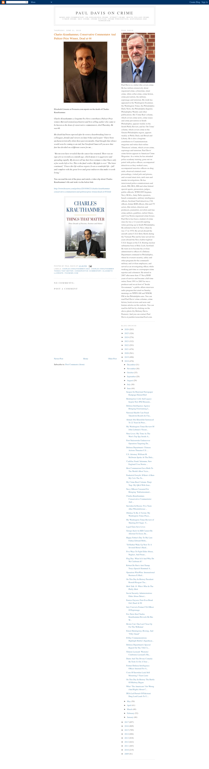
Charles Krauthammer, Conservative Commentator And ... (138, 499)
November (131, 368)
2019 (127, 357)
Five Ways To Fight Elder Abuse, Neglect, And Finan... (139, 553)
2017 (127, 722)
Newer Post (58, 358)
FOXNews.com (71, 273)
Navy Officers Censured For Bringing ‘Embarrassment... (138, 490)
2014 (127, 734)
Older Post (112, 358)
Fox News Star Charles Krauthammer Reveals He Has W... (139, 617)
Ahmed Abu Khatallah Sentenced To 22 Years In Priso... (140, 421)
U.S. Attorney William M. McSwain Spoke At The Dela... (140, 456)
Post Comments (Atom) (74, 364)
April (129, 705)
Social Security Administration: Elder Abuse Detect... (139, 595)
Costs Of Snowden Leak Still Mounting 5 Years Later (138, 674)
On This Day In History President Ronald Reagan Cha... (139, 581)
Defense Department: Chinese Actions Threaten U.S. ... (138, 449)
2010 (127, 749)
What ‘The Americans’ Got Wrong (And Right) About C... (140, 688)
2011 (127, 745)
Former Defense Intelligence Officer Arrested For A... (137, 667)
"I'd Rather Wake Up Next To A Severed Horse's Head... (139, 546)
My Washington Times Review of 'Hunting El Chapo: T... (140, 521)
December (131, 364)
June (129, 388)
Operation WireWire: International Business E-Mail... (140, 574)
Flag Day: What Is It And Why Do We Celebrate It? (140, 560)
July (129, 384)
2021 (127, 349)
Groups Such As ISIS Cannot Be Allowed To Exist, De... (139, 532)
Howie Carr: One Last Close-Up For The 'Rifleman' (139, 625)
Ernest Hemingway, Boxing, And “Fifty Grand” (139, 632)
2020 (127, 353)
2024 (127, 337)
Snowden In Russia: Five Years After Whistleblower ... (139, 507)
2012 (127, 741)
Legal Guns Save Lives (135, 526)
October (130, 372)
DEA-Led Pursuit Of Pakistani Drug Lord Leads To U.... (138, 695)
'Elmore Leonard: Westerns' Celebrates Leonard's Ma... (138, 653)
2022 (127, 345)
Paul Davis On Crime (105, 12)
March (130, 709)
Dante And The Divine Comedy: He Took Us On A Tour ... (139, 660)
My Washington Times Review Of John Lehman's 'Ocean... (140, 428)
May (129, 701)
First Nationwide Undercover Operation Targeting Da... (138, 442)
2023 (127, 341)
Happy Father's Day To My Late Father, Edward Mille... (139, 539)
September (131, 376)
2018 (127, 361)
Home (85, 358)
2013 (127, 738)
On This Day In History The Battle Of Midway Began (140, 681)
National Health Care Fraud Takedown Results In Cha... (138, 414)
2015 (127, 730)
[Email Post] (90, 266)
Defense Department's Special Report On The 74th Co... (138, 646)
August (130, 380)
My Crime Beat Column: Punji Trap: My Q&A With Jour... (139, 483)
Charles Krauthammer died (76, 269)
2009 (127, 753)
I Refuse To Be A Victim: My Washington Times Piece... (138, 514)
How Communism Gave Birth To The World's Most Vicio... (139, 470)
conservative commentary (88, 271)
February (131, 713)
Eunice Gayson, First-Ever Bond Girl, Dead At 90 (139, 602)
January (130, 717)
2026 (127, 329)
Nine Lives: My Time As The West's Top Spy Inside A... (138, 435)
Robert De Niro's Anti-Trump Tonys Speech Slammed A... (138, 567)
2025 (127, 333)
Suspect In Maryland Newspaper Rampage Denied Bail (139, 393)
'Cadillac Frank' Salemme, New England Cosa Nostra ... (139, 463)
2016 (127, 726)
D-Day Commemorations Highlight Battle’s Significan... (140, 639)
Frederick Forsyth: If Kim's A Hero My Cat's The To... (140, 477)
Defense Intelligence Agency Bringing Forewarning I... (138, 407)
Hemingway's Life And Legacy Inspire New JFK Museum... (139, 400)
